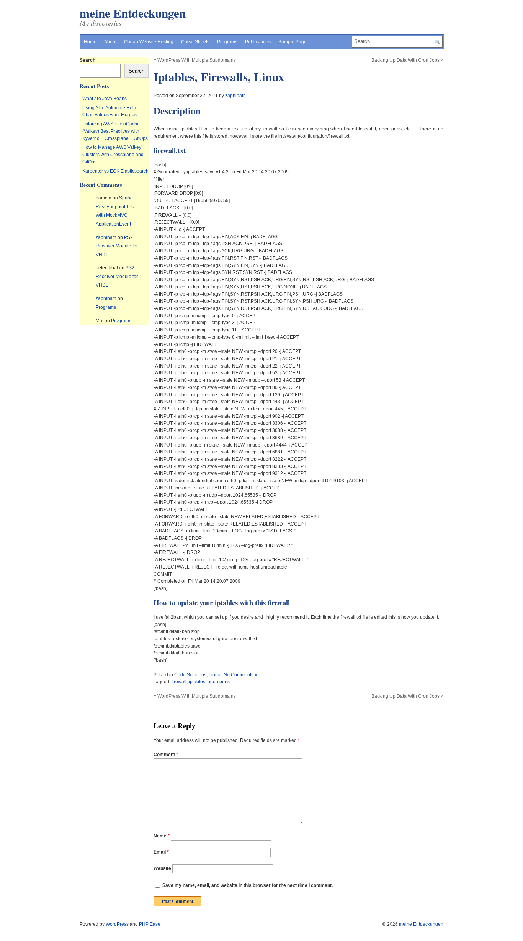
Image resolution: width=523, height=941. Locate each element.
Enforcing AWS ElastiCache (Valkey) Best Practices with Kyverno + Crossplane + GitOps (115, 131)
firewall (179, 681)
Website (162, 868)
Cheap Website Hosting (148, 41)
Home (90, 41)
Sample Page (292, 41)
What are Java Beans (104, 98)
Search (87, 60)
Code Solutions (190, 674)
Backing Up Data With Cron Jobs (405, 60)
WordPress (117, 924)
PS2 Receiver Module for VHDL (117, 246)
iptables (197, 681)
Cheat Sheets (195, 41)
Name (162, 836)
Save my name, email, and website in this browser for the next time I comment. (247, 885)
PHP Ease (149, 924)
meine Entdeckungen (133, 13)
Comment (166, 754)
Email (161, 852)
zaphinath (235, 95)
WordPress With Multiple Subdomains (196, 60)
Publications (258, 41)
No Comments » (240, 674)
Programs (227, 41)
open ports (219, 681)
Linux (214, 674)
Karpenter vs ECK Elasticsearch (115, 171)
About (110, 41)
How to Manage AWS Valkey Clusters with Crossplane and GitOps (113, 154)
